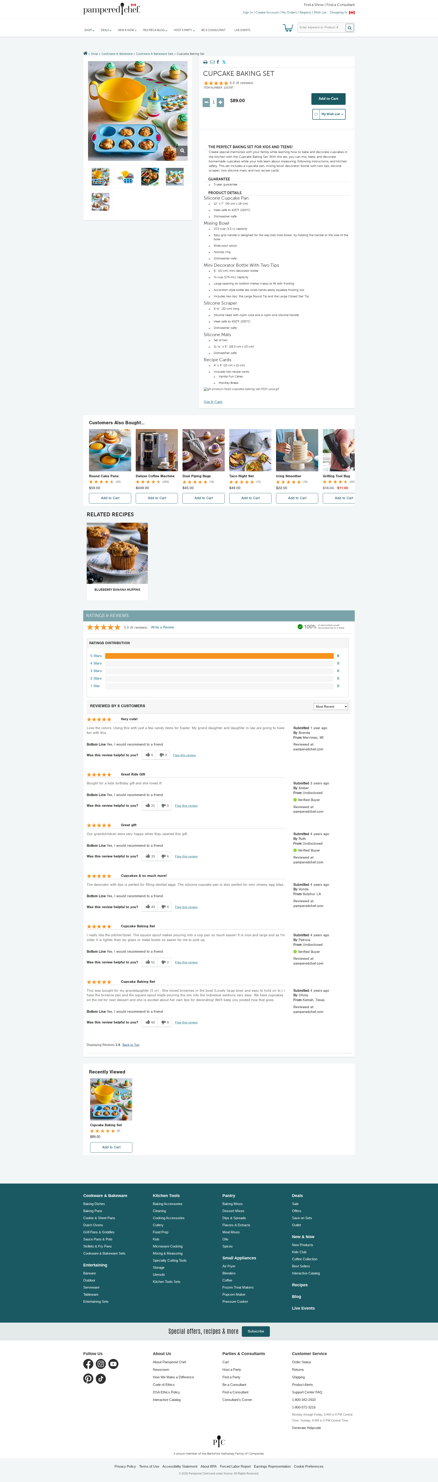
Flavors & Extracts (236, 1225)
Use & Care (213, 402)
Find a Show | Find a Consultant (329, 5)
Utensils (159, 1274)
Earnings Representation (272, 1466)
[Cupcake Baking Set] (138, 111)
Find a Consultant (235, 1392)
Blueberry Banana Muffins (117, 589)
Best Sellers (301, 1266)
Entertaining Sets (96, 1301)
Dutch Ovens (93, 1225)
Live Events (242, 30)
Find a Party (231, 1377)
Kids (156, 1239)
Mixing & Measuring (167, 1253)
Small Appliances (239, 1258)
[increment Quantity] (220, 102)
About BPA (209, 1466)
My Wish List (330, 114)
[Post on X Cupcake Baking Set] (224, 62)
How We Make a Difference (173, 1377)
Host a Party (231, 1369)
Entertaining (95, 1265)
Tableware (90, 1294)
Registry (305, 12)
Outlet (296, 1225)
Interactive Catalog (306, 1273)
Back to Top (131, 1045)
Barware (89, 1273)
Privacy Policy (125, 1466)
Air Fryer (228, 1266)
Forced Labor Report (235, 1466)
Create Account (267, 12)
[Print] (205, 62)
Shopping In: (339, 12)
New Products (302, 1245)
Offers (296, 1211)
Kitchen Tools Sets (166, 1282)
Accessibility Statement (179, 1466)
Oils (225, 1239)
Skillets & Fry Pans (97, 1246)
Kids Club (299, 1252)
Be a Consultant (213, 30)
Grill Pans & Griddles (99, 1232)
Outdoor (89, 1280)
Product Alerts (302, 1385)
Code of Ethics (164, 1385)
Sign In (248, 12)
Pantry (228, 1195)
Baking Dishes (94, 1204)
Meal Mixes (231, 1232)
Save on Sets (302, 1218)
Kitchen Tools (166, 1195)
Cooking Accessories (169, 1218)
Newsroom (161, 1369)
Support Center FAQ (307, 1392)
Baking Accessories (167, 1204)
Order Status (301, 1362)
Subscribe (255, 1331)
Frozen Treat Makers (238, 1287)
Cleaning (159, 1211)
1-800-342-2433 (303, 1400)
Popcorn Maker (233, 1294)
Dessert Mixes (233, 1211)
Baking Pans (92, 1211)
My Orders (289, 12)
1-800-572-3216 (303, 1407)
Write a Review (162, 627)
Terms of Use (149, 1466)
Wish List (320, 12)
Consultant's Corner (237, 1400)
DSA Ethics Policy (166, 1392)
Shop (94, 54)
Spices (227, 1246)
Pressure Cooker (235, 1301)
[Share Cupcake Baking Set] (218, 62)
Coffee (227, 1280)
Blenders (229, 1273)
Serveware (91, 1287)
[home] (219, 1441)
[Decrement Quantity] (206, 102)
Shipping (298, 1377)
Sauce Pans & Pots (97, 1239)
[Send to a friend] (211, 62)
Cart (225, 1362)
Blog (296, 1296)
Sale (295, 1204)
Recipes (300, 1285)
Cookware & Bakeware (117, 54)
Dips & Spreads (234, 1218)
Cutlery (158, 1225)
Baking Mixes (232, 1204)
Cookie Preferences (308, 1466)
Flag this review (184, 755)
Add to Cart (328, 99)
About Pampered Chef (169, 1362)
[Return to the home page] (85, 53)
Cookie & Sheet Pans (99, 1218)
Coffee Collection (304, 1259)
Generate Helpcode (306, 1428)
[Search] (350, 28)
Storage (158, 1267)
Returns (298, 1369)
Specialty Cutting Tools (170, 1260)
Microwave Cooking (167, 1246)
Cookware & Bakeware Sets (154, 54)
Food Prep (160, 1232)
